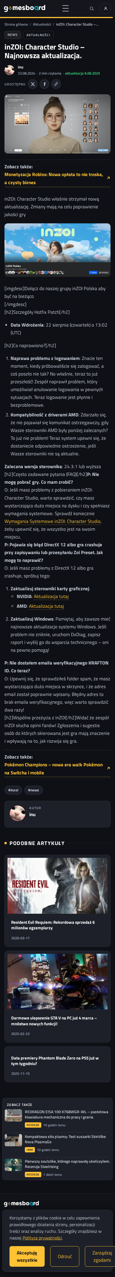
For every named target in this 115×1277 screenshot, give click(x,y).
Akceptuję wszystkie (27, 1256)
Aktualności (42, 24)
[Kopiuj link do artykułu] (56, 84)
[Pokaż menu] (65, 8)
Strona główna (16, 24)
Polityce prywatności (42, 1237)
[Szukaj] (91, 8)
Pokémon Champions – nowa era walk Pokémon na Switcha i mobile (57, 768)
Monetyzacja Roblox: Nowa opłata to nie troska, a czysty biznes (57, 178)
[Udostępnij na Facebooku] (44, 84)
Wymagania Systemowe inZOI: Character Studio (52, 521)
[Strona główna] (24, 8)
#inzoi (13, 790)
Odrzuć (65, 1256)
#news (33, 790)
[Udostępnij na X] (32, 84)
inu (20, 67)
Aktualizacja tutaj (51, 596)
